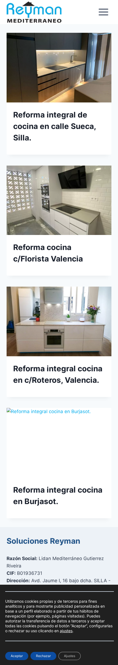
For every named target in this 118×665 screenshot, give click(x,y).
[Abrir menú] (103, 12)
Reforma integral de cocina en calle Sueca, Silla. (54, 126)
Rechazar (43, 656)
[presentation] (59, 67)
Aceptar (17, 656)
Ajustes (69, 656)
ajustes (66, 630)
